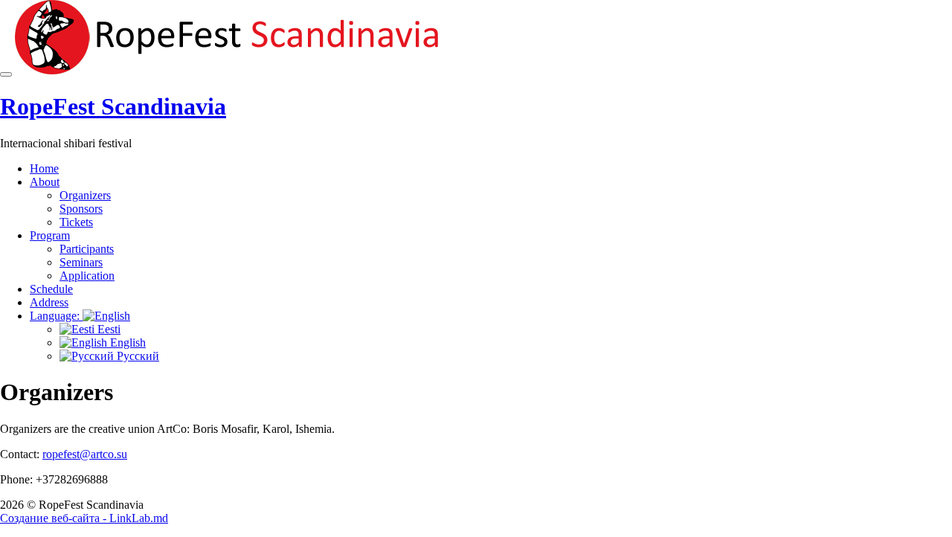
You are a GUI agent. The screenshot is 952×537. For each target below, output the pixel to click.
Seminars (81, 262)
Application (87, 275)
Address (49, 302)
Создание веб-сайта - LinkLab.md (84, 518)
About (45, 182)
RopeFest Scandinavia (113, 106)
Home (44, 168)
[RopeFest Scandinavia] (231, 70)
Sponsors (81, 208)
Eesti (107, 329)
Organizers (85, 195)
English (126, 342)
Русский (136, 356)
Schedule (51, 289)
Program (50, 235)
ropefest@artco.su (84, 454)
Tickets (76, 222)
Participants (87, 248)
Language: (56, 315)
